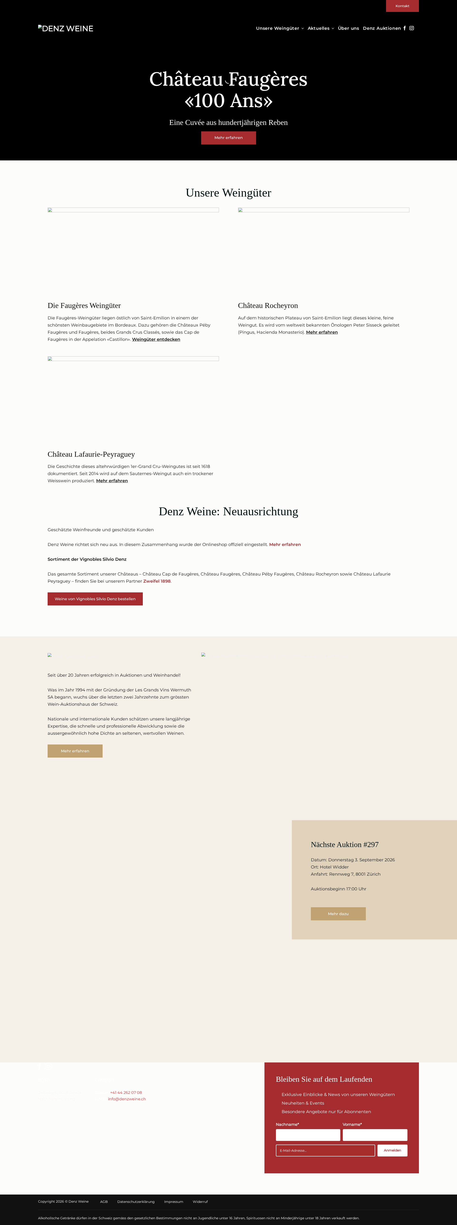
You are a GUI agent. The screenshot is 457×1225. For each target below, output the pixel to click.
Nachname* (287, 1124)
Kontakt (402, 6)
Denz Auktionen (382, 28)
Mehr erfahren (322, 332)
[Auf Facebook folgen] (404, 28)
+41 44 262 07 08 (126, 1092)
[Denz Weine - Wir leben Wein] (68, 28)
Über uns (348, 28)
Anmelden (392, 1150)
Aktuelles (319, 28)
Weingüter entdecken (156, 339)
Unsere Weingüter (277, 28)
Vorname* (352, 1124)
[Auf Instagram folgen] (411, 28)
